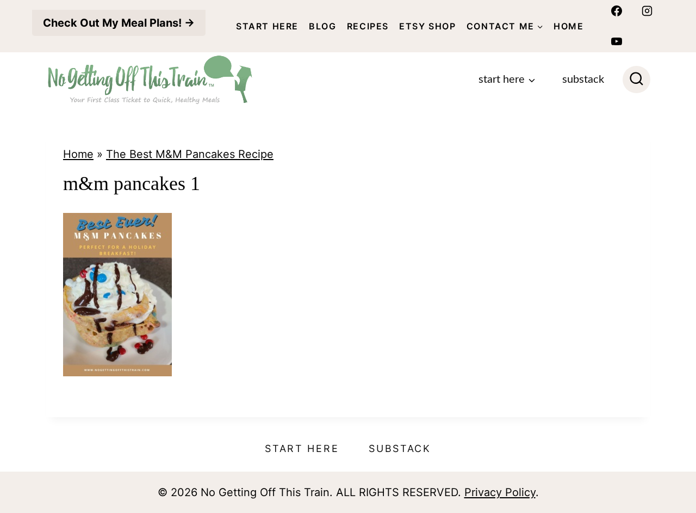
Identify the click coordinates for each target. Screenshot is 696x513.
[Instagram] (647, 11)
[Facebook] (616, 11)
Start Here (267, 26)
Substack (583, 79)
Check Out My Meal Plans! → (119, 22)
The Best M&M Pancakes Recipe (190, 154)
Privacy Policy (500, 492)
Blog (322, 26)
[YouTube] (616, 41)
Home (568, 26)
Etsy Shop (427, 26)
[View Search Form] (636, 80)
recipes (368, 26)
